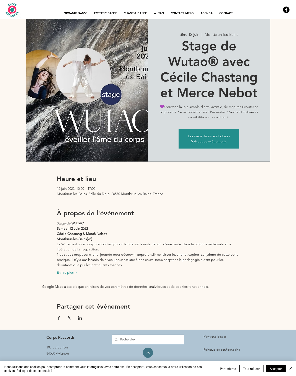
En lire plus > (67, 272)
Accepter (276, 368)
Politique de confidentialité (34, 370)
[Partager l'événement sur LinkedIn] (80, 318)
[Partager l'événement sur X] (69, 318)
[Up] (148, 353)
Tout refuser (251, 368)
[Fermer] (290, 369)
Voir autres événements (209, 141)
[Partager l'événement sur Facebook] (59, 318)
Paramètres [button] (228, 368)
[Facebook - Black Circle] (286, 10)
